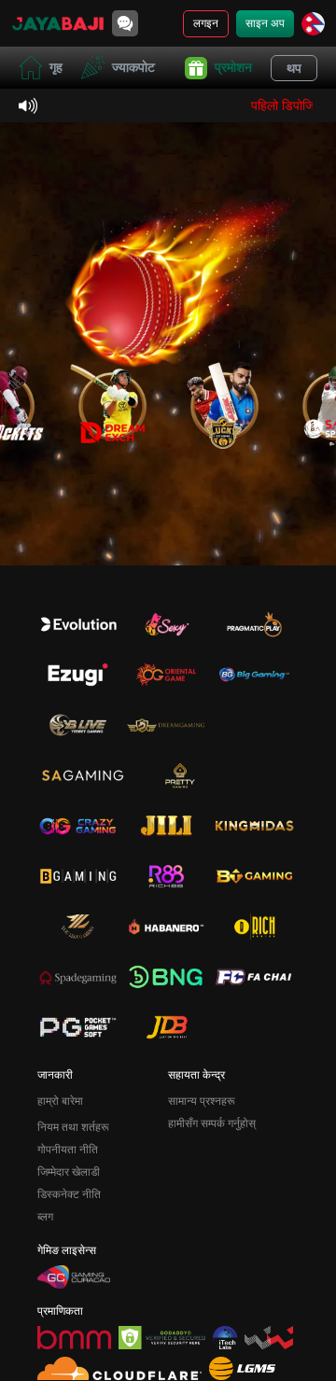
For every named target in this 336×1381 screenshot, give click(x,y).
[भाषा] (313, 23)
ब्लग (45, 1216)
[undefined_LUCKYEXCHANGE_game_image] (224, 402)
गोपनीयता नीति (67, 1149)
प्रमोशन (233, 67)
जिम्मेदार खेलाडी (68, 1172)
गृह (56, 67)
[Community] (125, 23)
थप (294, 68)
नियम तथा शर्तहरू (73, 1127)
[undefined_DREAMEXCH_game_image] (112, 402)
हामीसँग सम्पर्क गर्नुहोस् (212, 1123)
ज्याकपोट (133, 67)
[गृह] (58, 23)
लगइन (205, 23)
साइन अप (265, 23)
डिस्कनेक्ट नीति (69, 1194)
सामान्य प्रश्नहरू (201, 1101)
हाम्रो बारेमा (60, 1101)
